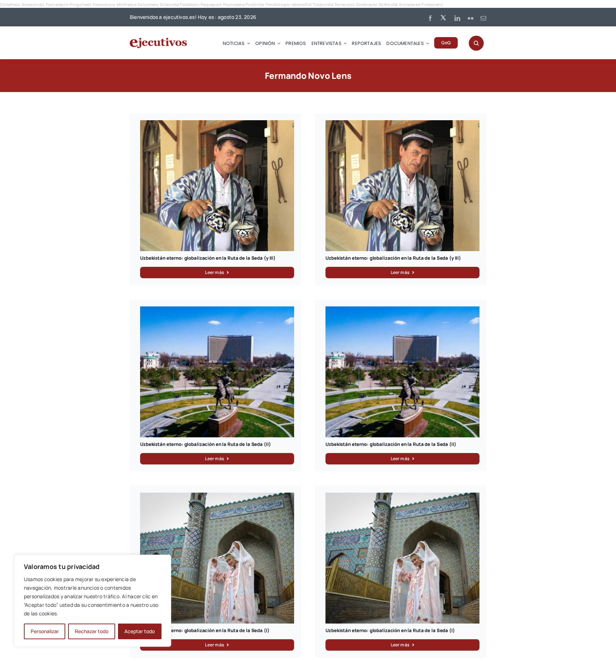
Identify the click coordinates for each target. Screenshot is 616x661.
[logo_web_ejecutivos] (158, 41)
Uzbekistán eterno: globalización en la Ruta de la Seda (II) (205, 444)
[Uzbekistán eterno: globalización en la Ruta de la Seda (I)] (217, 496)
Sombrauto (367, 4)
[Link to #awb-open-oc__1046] (476, 43)
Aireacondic (33, 4)
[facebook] (430, 18)
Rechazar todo (91, 631)
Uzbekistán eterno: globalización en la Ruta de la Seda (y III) (208, 258)
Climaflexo (10, 4)
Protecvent (431, 4)
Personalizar (45, 631)
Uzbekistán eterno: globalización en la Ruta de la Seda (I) (204, 630)
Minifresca (127, 4)
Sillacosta (169, 4)
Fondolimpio (278, 4)
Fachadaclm (57, 4)
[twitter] (443, 17)
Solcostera (148, 4)
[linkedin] (457, 18)
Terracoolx (344, 4)
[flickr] (470, 18)
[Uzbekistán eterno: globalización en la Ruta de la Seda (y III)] (217, 124)
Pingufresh (80, 4)
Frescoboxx (104, 4)
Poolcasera (234, 4)
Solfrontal (388, 4)
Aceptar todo (139, 631)
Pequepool (211, 4)
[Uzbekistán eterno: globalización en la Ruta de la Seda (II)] (217, 310)
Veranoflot (302, 4)
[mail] (483, 18)
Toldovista (323, 4)
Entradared (409, 4)
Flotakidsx (189, 4)
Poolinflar (255, 4)
